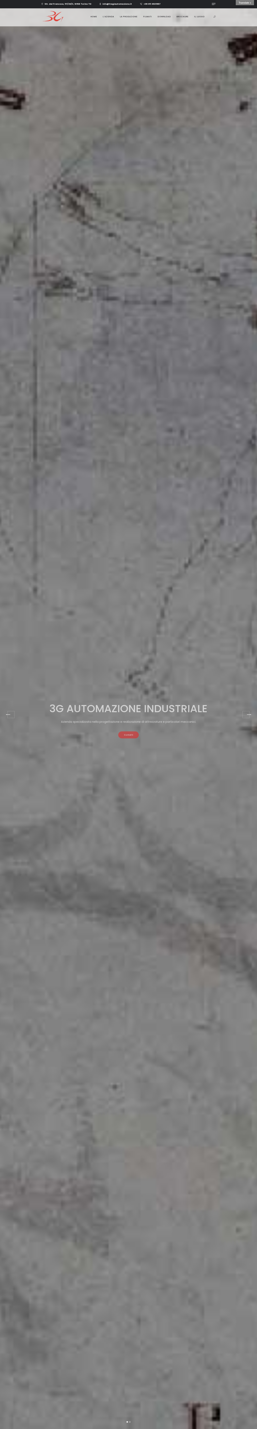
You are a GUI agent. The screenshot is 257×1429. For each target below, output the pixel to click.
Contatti (128, 758)
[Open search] (214, 17)
